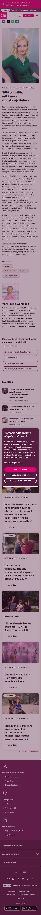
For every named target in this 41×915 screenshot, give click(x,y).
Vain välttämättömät (20, 475)
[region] (20, 457)
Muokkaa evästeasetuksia (20, 481)
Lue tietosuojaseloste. (13, 463)
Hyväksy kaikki (20, 469)
